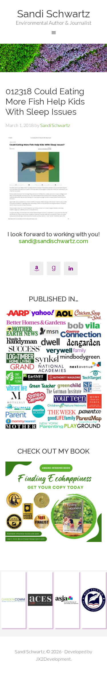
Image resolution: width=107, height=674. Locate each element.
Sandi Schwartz (53, 14)
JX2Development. (54, 659)
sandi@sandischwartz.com (53, 241)
